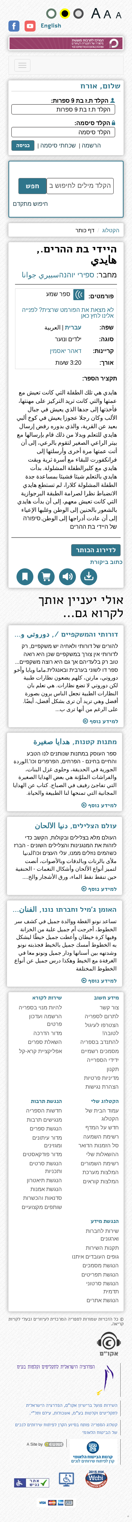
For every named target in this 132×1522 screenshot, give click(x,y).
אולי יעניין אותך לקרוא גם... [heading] (81, 607)
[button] (88, 576)
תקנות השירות (102, 1247)
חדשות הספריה (44, 1110)
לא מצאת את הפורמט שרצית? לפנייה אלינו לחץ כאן (68, 313)
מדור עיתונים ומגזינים (47, 1141)
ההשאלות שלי (102, 1154)
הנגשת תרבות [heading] (46, 1101)
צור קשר (109, 1007)
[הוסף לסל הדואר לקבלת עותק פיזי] (46, 576)
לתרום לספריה (102, 1016)
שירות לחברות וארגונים (102, 1234)
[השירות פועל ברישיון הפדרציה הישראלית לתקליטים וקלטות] (66, 1379)
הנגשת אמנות (46, 1189)
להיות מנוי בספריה (40, 1007)
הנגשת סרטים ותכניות (45, 1167)
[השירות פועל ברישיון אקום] (109, 1344)
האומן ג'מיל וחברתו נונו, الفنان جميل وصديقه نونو (64, 909)
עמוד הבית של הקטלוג (102, 1114)
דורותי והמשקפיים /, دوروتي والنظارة (66, 634)
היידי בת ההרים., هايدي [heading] (76, 255)
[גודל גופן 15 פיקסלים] (119, 13)
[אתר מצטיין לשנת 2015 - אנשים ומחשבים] (96, 1478)
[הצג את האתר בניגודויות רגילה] (51, 13)
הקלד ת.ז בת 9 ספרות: (80, 99)
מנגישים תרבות (44, 1119)
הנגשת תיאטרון (44, 1180)
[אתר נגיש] (32, 1483)
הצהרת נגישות (102, 1086)
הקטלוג (111, 230)
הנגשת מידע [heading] (105, 1221)
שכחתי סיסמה (58, 145)
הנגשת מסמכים (100, 1265)
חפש (32, 186)
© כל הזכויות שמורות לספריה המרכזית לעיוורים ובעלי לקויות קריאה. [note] (66, 1321)
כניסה (23, 145)
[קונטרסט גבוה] (65, 13)
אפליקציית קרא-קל (40, 1051)
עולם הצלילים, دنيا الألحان (76, 826)
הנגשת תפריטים (100, 1274)
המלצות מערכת (100, 1172)
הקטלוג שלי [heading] (105, 1101)
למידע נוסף (103, 721)
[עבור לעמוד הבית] (66, 43)
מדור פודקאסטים (42, 1154)
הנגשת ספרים (46, 1128)
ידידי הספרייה (103, 1059)
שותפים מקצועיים (42, 1206)
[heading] (66, 382)
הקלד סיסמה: (93, 122)
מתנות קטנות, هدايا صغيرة (75, 742)
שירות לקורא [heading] (47, 997)
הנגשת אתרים (103, 1300)
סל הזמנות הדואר (98, 1145)
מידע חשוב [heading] (106, 997)
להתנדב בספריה (99, 1041)
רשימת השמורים (100, 1163)
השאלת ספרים (45, 1041)
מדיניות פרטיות (101, 1077)
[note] (93, 1451)
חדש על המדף (102, 1127)
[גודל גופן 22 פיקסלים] (96, 13)
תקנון (113, 1069)
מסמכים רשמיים (100, 1051)
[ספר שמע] (78, 294)
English (51, 26)
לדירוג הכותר (96, 550)
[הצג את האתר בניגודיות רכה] (78, 13)
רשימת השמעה (101, 1136)
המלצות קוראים (101, 1181)
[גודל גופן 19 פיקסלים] (107, 13)
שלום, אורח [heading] (100, 86)
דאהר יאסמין (65, 351)
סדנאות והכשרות (42, 1197)
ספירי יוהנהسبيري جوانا (58, 275)
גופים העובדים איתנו (95, 1256)
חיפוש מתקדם (30, 204)
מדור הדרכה (47, 1033)
